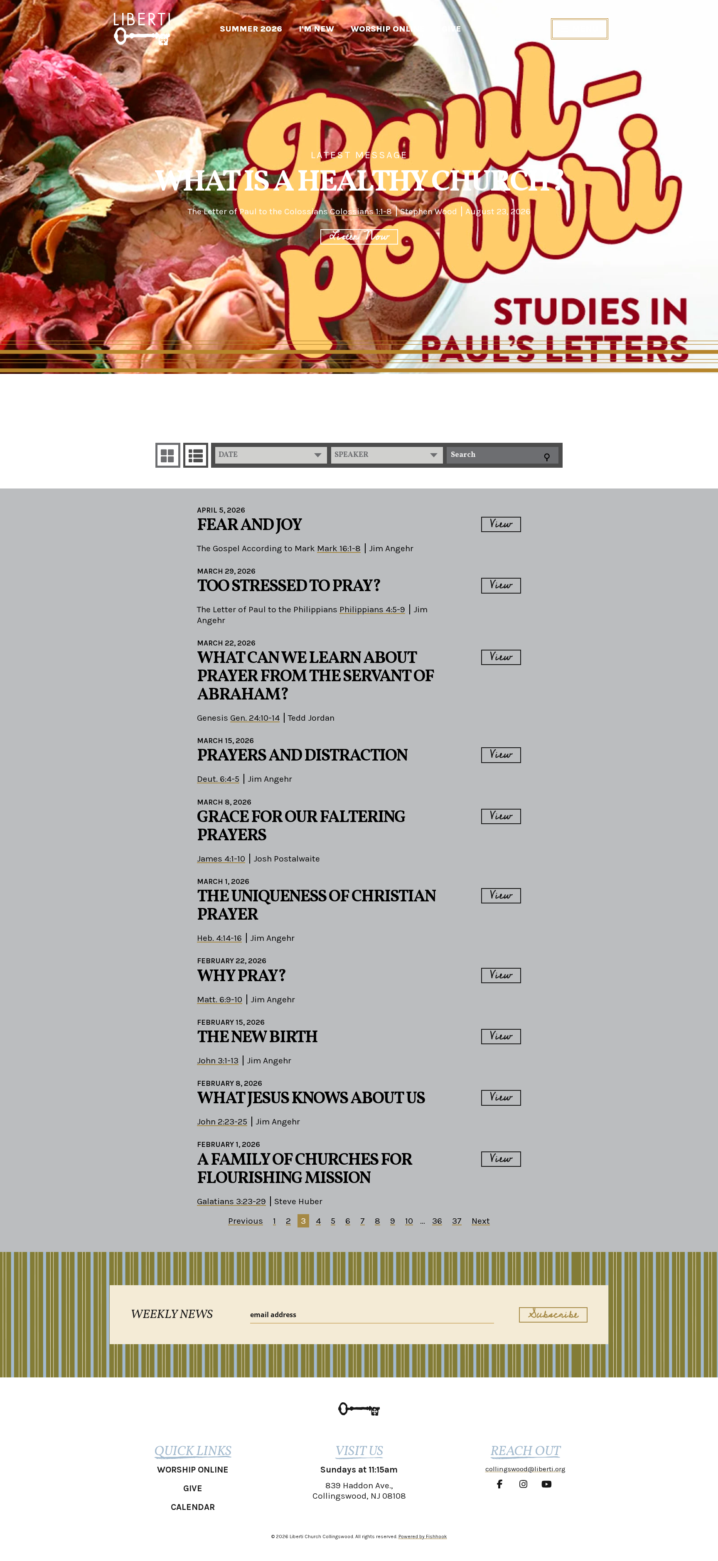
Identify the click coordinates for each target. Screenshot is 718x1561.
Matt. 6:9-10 (219, 999)
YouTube (548, 1484)
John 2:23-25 (222, 1122)
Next (481, 1221)
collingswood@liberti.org (525, 1469)
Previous (245, 1221)
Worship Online (388, 29)
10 (409, 1221)
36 (437, 1221)
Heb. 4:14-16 (219, 938)
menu (585, 29)
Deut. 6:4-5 (218, 779)
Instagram (525, 1484)
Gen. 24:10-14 (255, 718)
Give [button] (192, 1488)
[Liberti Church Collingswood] (359, 1409)
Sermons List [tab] (195, 455)
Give (451, 29)
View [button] (501, 524)
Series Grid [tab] (167, 455)
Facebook (502, 1484)
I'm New (316, 29)
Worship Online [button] (193, 1470)
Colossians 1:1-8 (361, 211)
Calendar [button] (193, 1507)
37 (457, 1221)
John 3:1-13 (218, 1060)
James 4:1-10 (221, 859)
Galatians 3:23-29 (231, 1201)
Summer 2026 (251, 29)
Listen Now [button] (359, 237)
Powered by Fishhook (422, 1536)
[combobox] (271, 455)
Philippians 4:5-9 (372, 609)
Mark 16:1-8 (339, 548)
